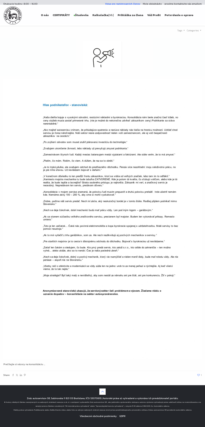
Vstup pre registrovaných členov (122, 4)
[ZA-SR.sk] (13, 15)
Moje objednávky (152, 4)
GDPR (122, 416)
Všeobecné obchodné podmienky (98, 416)
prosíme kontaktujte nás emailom (183, 4)
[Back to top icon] (102, 391)
